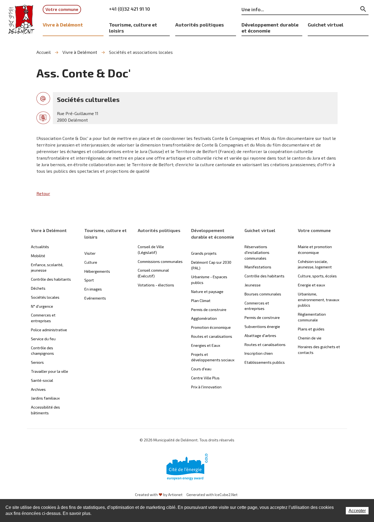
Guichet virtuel (325, 24)
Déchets (38, 288)
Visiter (90, 253)
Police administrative (49, 329)
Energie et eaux (311, 285)
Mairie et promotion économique (315, 249)
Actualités (40, 246)
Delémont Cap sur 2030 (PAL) (211, 265)
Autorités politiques (199, 24)
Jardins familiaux (45, 398)
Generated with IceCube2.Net (212, 494)
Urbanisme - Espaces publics (209, 279)
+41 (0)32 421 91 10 (129, 9)
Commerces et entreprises (43, 318)
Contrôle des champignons (42, 350)
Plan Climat (201, 300)
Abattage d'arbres (260, 335)
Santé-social (42, 380)
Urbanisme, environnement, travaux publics (318, 300)
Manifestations (257, 267)
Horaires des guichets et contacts (319, 349)
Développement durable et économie (269, 27)
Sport (89, 280)
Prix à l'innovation (206, 387)
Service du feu (43, 338)
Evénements (95, 298)
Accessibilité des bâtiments (45, 410)
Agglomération (204, 318)
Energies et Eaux (205, 345)
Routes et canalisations (211, 336)
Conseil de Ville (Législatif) (151, 249)
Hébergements (97, 271)
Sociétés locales (45, 297)
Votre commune (61, 9)
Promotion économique (211, 327)
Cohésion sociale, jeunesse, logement (315, 264)
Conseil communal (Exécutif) (153, 273)
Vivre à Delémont (63, 24)
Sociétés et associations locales (141, 52)
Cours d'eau (201, 368)
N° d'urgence (42, 306)
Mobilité (38, 255)
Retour (43, 193)
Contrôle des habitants (51, 279)
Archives (38, 389)
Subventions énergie (262, 326)
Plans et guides (311, 329)
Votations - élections (156, 285)
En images (93, 289)
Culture (90, 262)
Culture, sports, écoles (317, 276)
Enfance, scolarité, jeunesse (47, 267)
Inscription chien (258, 353)
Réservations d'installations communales (256, 252)
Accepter (357, 510)
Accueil (43, 52)
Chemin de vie (309, 338)
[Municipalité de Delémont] (21, 20)
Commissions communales (160, 261)
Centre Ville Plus (205, 378)
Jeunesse (252, 285)
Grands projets (204, 253)
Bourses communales (262, 294)
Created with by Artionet (159, 494)
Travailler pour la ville (49, 371)
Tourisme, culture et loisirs (133, 27)
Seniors (37, 362)
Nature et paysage (207, 291)
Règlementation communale (312, 317)
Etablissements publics (264, 362)
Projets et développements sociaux (212, 357)
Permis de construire (208, 309)
